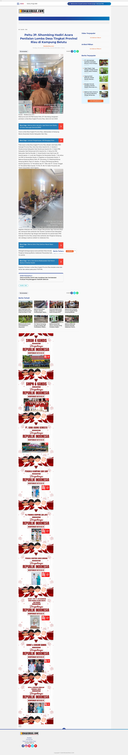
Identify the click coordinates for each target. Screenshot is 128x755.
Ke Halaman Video (95, 37)
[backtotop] (64, 729)
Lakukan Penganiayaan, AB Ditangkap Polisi (41, 140)
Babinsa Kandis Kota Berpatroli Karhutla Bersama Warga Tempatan (88, 3)
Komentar (24, 51)
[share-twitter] (75, 51)
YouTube (36, 748)
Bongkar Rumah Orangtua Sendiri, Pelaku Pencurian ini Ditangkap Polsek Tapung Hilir (90, 85)
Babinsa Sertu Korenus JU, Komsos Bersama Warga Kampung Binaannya (91, 93)
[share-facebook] (72, 51)
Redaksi (29, 738)
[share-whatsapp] (77, 51)
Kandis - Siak (23, 285)
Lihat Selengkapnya (95, 101)
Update (70, 251)
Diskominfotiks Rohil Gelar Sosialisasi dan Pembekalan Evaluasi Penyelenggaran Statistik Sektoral (38, 278)
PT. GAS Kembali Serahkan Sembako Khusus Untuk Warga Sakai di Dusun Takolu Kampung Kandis (91, 62)
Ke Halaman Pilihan (95, 48)
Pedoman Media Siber (29, 741)
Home (22, 4)
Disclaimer (29, 739)
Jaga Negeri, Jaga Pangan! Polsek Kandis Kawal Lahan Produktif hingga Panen (91, 69)
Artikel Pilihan (87, 44)
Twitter (33, 748)
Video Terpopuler (88, 33)
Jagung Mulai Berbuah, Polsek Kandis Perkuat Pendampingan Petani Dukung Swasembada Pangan (91, 77)
